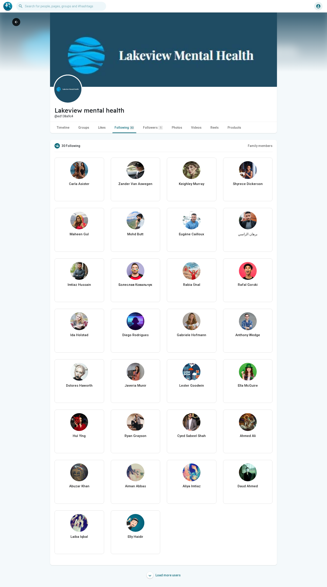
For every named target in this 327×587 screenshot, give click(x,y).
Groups (83, 127)
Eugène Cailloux (191, 234)
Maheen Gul (79, 234)
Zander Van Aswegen (135, 184)
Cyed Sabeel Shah (191, 436)
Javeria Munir (135, 386)
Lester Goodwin (191, 386)
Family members (260, 146)
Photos (177, 127)
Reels (214, 127)
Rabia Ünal (191, 285)
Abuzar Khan (79, 486)
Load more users (168, 575)
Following (124, 127)
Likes (102, 127)
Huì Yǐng (79, 436)
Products (234, 127)
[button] (318, 6)
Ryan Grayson (135, 436)
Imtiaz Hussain (79, 285)
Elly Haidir (135, 537)
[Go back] (16, 22)
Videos (196, 127)
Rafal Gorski (248, 285)
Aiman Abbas (135, 486)
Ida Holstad (79, 335)
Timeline (63, 127)
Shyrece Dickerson (248, 184)
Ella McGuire (248, 386)
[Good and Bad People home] (7, 6)
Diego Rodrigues (135, 335)
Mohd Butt (135, 234)
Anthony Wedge (247, 335)
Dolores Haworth (79, 386)
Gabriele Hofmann (191, 335)
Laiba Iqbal (79, 537)
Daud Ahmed (248, 486)
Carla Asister (79, 184)
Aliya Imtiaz (192, 486)
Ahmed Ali (248, 436)
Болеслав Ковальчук (135, 285)
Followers (152, 127)
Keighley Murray (191, 184)
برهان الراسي (247, 234)
